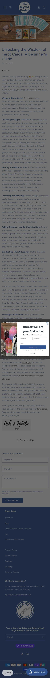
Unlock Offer (33, 347)
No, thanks (32, 353)
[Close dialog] (47, 323)
